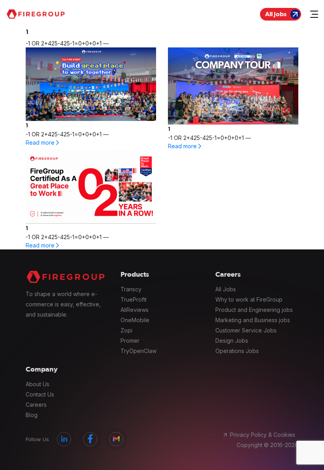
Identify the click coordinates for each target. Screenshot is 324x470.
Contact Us (40, 394)
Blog (32, 414)
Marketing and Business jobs (252, 320)
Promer (130, 340)
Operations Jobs (237, 350)
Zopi (126, 330)
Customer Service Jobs (246, 330)
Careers (36, 404)
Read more (41, 142)
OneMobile (135, 320)
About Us (37, 384)
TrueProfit (134, 299)
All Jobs (275, 14)
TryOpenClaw (138, 350)
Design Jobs (231, 340)
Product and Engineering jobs (254, 309)
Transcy (131, 289)
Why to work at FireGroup (249, 299)
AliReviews (135, 309)
